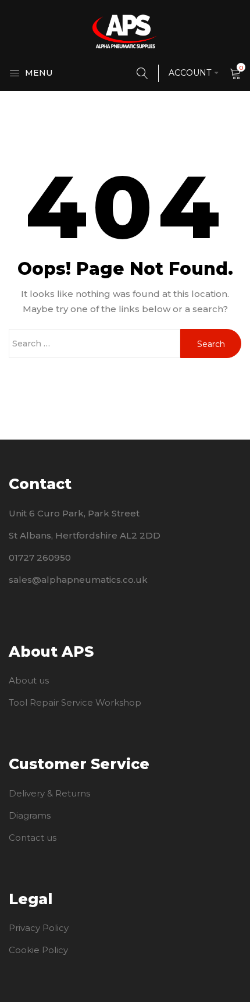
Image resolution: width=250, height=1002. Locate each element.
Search (211, 344)
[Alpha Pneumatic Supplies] (125, 31)
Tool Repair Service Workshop (75, 702)
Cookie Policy (38, 949)
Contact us (32, 837)
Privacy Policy (39, 927)
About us (29, 680)
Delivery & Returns (49, 793)
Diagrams (30, 815)
